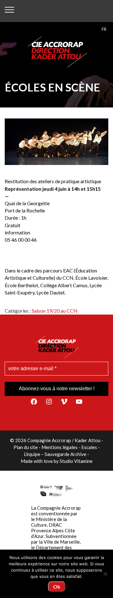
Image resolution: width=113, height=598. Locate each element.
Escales (89, 447)
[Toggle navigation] (9, 11)
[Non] (105, 574)
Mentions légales (59, 447)
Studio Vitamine (76, 461)
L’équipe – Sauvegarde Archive (55, 454)
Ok (56, 587)
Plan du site (25, 447)
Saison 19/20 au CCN (55, 311)
